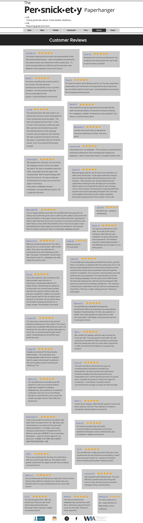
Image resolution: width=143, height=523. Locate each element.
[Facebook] (76, 518)
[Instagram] (67, 518)
